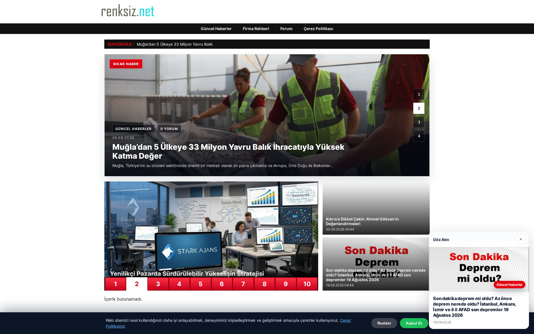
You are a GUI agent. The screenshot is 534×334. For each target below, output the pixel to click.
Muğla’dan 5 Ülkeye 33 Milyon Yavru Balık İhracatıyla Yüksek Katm (197, 44)
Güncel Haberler (216, 28)
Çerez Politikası (318, 28)
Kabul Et (414, 323)
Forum (286, 28)
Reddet (384, 323)
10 (307, 284)
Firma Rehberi (256, 28)
